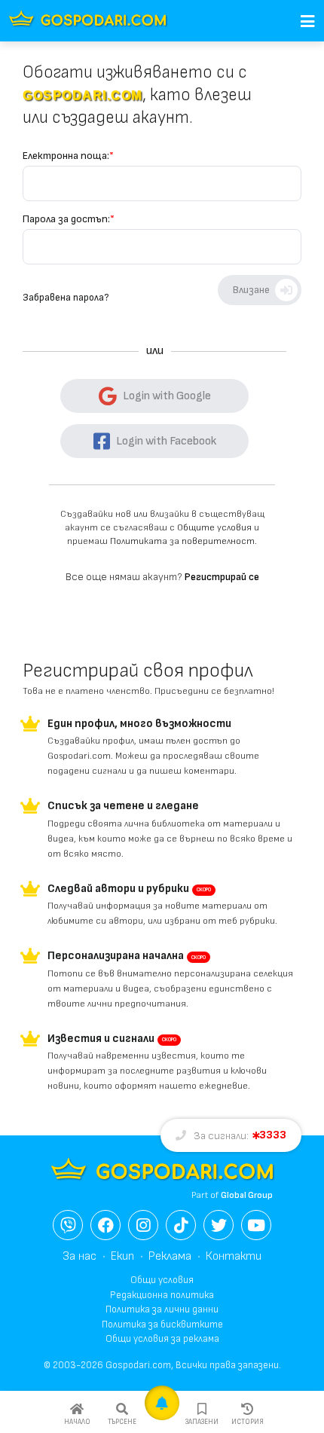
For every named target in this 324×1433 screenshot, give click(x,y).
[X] (218, 1225)
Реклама (169, 1256)
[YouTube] (256, 1225)
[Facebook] (105, 1225)
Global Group (247, 1195)
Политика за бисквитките (162, 1324)
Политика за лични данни (162, 1309)
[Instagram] (143, 1225)
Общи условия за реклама (162, 1339)
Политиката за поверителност (182, 541)
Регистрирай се (222, 576)
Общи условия (162, 1280)
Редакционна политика (162, 1295)
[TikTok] (181, 1225)
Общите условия (214, 527)
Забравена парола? (66, 298)
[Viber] (68, 1225)
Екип (122, 1256)
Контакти (233, 1256)
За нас (79, 1256)
